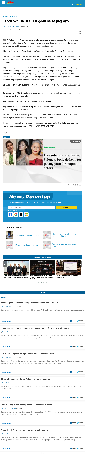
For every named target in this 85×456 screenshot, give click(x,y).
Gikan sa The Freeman (11, 27)
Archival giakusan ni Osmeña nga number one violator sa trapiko (29, 303)
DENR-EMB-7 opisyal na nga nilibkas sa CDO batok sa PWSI (27, 353)
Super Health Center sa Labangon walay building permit (25, 430)
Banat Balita (10, 16)
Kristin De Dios (6, 383)
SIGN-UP (66, 207)
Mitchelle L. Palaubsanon (9, 408)
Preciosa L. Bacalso (7, 306)
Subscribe (79, 4)
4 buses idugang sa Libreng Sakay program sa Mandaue (26, 379)
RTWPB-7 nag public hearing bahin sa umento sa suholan (26, 404)
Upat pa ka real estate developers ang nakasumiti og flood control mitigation (35, 328)
